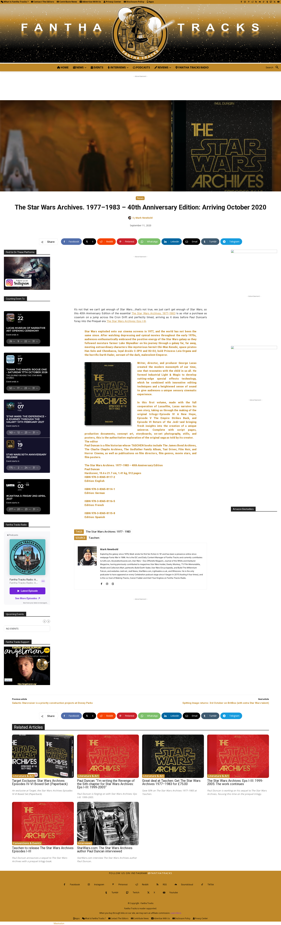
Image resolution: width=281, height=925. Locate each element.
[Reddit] (252, 2)
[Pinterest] (249, 2)
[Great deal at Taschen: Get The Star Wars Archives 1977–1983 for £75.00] (173, 756)
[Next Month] (48, 621)
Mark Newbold (144, 217)
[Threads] (113, 583)
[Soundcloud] (260, 2)
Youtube (173, 892)
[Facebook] (241, 2)
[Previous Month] (44, 621)
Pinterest (123, 884)
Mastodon (59, 923)
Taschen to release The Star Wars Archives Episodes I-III (43, 849)
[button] (273, 67)
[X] (274, 2)
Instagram (99, 884)
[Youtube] (278, 2)
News (140, 198)
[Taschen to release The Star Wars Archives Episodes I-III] (43, 823)
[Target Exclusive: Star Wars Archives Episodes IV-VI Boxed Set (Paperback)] (43, 756)
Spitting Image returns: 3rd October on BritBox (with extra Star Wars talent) (225, 702)
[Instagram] (245, 2)
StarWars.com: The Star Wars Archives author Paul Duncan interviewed (104, 849)
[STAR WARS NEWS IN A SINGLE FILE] (140, 34)
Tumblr (115, 892)
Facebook (75, 884)
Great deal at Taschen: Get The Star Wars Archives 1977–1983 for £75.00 (171, 782)
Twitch (136, 892)
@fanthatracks (160, 873)
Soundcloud (187, 884)
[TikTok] (263, 2)
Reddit (145, 884)
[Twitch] (271, 2)
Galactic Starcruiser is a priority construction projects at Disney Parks (52, 702)
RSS (165, 884)
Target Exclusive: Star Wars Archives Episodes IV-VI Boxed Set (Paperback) (40, 782)
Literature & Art (23, 776)
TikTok (210, 884)
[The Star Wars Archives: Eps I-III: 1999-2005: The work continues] (238, 756)
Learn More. (176, 913)
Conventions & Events (27, 843)
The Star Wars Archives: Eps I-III (126, 321)
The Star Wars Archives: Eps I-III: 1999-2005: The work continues (235, 782)
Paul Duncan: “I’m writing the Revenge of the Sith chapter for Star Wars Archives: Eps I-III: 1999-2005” (106, 784)
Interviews (85, 843)
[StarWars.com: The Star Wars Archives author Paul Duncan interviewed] (108, 823)
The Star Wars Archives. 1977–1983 (153, 313)
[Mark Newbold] (130, 217)
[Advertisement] (140, 85)
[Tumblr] (267, 2)
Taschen (94, 538)
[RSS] (256, 2)
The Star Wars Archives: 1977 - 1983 (108, 531)
